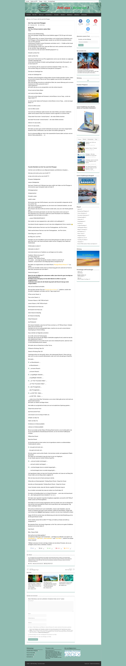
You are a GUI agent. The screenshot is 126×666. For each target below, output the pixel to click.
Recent (84, 139)
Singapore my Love (82, 237)
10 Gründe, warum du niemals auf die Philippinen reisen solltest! (92, 161)
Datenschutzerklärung (43, 632)
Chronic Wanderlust (82, 213)
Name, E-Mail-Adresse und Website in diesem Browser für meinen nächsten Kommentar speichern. (51, 627)
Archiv (45, 1)
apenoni (79, 209)
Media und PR (34, 1)
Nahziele (63, 14)
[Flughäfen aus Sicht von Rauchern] (81, 144)
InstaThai (79, 223)
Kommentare (90, 139)
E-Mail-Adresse (31, 618)
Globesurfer (80, 219)
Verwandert (80, 241)
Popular (79, 139)
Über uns (41, 14)
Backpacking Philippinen (83, 211)
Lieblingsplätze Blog (82, 227)
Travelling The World (82, 239)
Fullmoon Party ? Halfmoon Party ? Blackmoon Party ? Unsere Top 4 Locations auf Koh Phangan (34, 585)
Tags (96, 139)
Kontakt (27, 1)
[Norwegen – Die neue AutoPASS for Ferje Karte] (81, 155)
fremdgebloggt (51, 1)
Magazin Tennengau (82, 229)
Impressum (87, 663)
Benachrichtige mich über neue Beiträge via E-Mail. (40, 636)
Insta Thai (80, 273)
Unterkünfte (84, 14)
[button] (34, 548)
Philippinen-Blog (81, 235)
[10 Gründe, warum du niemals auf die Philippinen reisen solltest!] (81, 161)
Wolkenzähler (80, 276)
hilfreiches (76, 14)
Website (30, 622)
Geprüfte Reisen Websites (32, 650)
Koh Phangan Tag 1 (34, 569)
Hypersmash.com (30, 654)
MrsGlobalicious (81, 231)
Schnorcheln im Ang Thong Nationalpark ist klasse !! (65, 583)
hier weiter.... (93, 72)
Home (29, 19)
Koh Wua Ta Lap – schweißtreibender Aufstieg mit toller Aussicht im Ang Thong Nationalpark (50, 584)
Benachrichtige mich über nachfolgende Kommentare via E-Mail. (43, 634)
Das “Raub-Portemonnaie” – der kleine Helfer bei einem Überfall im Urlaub (91, 168)
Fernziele (56, 14)
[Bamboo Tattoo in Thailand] (81, 150)
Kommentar (31, 600)
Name (29, 613)
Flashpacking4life (81, 217)
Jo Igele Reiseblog (81, 225)
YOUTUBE (58, 538)
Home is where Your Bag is (83, 279)
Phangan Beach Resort (51, 289)
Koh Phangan (34, 19)
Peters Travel (80, 233)
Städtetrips (69, 14)
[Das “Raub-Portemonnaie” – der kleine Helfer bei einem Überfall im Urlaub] (81, 168)
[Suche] (100, 1)
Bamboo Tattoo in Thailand (91, 148)
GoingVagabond (81, 221)
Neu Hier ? (34, 14)
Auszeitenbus (49, 14)
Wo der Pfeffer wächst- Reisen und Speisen (87, 243)
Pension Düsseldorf (31, 652)
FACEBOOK (31, 538)
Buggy (40, 1)
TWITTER (39, 538)
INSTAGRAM (47, 538)
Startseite (28, 14)
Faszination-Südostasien (83, 215)
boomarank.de (30, 656)
